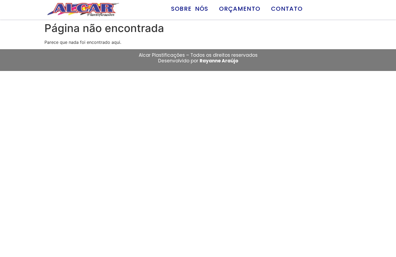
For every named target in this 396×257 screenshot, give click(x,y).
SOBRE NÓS (190, 9)
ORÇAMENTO (239, 9)
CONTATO (287, 9)
